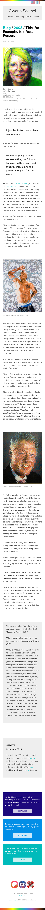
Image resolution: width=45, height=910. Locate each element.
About (28, 17)
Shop (17, 17)
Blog (22, 17)
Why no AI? (22, 895)
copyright (13, 900)
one (31, 767)
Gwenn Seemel (22, 11)
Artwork (9, 17)
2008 (18, 27)
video (32, 758)
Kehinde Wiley (22, 183)
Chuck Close (11, 186)
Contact (35, 17)
